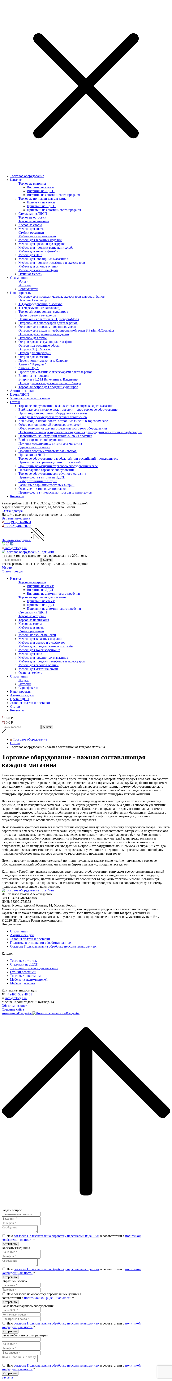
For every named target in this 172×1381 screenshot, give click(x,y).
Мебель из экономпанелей (37, 236)
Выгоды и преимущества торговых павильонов (52, 417)
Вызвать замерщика (16, 518)
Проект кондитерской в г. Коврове (43, 360)
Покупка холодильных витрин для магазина (50, 443)
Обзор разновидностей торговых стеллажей (49, 424)
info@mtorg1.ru (16, 998)
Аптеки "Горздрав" (32, 364)
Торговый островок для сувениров (43, 311)
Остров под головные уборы (39, 345)
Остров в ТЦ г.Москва (34, 349)
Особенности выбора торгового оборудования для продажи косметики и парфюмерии (80, 432)
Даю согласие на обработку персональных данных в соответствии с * (42, 1296)
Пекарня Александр (32, 300)
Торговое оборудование (27, 176)
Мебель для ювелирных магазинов (43, 259)
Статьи (15, 402)
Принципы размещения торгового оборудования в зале (58, 466)
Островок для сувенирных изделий (43, 334)
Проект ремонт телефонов (37, 315)
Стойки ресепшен (31, 232)
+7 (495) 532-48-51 (19, 994)
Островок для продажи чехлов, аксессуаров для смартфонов (61, 296)
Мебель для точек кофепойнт (39, 251)
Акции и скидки (22, 390)
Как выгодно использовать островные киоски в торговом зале (63, 421)
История (24, 285)
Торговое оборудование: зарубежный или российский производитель (68, 458)
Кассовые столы (30, 225)
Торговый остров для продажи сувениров (48, 387)
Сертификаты (28, 289)
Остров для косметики (34, 357)
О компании (19, 277)
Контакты (17, 496)
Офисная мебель (30, 274)
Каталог (16, 179)
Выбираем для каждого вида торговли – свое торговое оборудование (67, 409)
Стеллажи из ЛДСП (32, 213)
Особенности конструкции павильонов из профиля (55, 436)
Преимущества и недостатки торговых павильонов (55, 492)
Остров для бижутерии (34, 353)
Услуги (23, 281)
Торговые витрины (32, 183)
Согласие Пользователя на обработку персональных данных (53, 946)
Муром (7, 567)
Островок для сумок (32, 338)
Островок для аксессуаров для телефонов (48, 323)
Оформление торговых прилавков (42, 488)
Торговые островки (32, 217)
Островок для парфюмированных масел (47, 326)
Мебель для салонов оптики (38, 266)
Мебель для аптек (31, 228)
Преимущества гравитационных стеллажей (49, 462)
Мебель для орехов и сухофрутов (41, 244)
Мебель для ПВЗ (30, 255)
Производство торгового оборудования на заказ (52, 413)
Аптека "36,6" (28, 368)
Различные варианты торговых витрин (46, 485)
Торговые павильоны (33, 221)
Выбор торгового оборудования (41, 439)
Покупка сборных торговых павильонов (47, 451)
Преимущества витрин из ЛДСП (41, 477)
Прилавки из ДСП (31, 454)
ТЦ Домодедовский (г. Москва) (40, 304)
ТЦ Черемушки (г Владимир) (39, 308)
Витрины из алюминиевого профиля (53, 195)
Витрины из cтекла (40, 187)
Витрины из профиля (33, 375)
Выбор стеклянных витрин (37, 481)
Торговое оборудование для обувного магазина (52, 473)
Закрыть (7, 1377)
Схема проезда (12, 511)
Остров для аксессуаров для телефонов (46, 341)
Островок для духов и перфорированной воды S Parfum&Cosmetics (66, 330)
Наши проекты (20, 292)
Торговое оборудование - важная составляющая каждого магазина (65, 406)
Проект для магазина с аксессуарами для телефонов (55, 372)
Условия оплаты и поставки (30, 398)
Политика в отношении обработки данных (41, 942)
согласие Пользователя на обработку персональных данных (56, 1236)
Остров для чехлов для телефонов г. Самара (49, 383)
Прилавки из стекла (41, 202)
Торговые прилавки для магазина (42, 198)
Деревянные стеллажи (34, 447)
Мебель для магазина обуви (38, 270)
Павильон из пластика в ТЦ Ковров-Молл (48, 319)
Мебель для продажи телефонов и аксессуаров (51, 262)
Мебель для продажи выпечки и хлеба (45, 247)
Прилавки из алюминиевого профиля (54, 210)
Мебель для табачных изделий (40, 240)
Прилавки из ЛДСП (41, 206)
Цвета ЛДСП (19, 394)
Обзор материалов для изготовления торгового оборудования (62, 428)
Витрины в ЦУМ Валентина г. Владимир (48, 379)
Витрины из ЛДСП (41, 191)
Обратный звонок (14, 1005)
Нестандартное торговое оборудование (46, 470)
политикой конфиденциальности (47, 1298)
